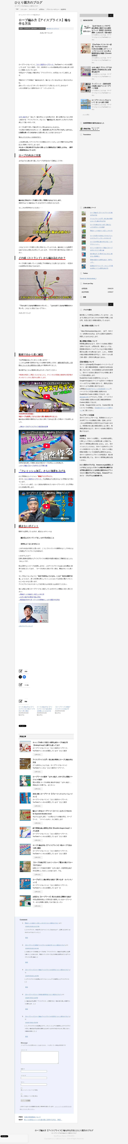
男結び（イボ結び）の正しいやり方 (101, 230)
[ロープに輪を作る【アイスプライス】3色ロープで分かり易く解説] (25, 854)
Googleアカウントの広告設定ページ (98, 389)
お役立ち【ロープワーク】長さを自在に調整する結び (52, 897)
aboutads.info (84, 397)
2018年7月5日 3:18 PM (31, 998)
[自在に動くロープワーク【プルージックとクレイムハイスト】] (25, 802)
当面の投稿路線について (32, 1117)
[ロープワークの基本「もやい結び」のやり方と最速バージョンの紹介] (25, 785)
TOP (17, 9)
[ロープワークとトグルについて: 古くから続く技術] (86, 108)
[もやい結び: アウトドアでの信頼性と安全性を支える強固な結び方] (86, 75)
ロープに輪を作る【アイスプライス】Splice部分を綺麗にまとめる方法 (44, 709)
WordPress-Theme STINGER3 (64, 1136)
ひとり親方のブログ (28, 2)
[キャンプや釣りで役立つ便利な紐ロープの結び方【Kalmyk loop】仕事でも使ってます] (25, 751)
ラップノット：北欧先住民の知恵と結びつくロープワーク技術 (101, 86)
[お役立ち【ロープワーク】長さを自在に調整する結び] (25, 905)
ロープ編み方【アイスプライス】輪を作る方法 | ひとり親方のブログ (64, 1130)
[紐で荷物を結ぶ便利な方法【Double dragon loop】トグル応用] (25, 837)
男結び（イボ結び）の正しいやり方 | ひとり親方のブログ (41, 923)
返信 (26, 937)
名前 (23, 1069)
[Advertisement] (46, 48)
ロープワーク (55, 28)
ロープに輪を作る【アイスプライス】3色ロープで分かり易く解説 (27, 709)
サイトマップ (33, 9)
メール (23, 1075)
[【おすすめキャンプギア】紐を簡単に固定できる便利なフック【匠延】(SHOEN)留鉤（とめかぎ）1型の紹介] (86, 34)
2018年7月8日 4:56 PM (31, 1022)
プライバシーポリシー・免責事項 (56, 9)
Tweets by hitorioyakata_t (88, 278)
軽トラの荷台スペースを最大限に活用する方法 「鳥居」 (43, 1120)
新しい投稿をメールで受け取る (29, 1096)
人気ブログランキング (26, 626)
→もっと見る (85, 114)
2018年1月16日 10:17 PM (32, 926)
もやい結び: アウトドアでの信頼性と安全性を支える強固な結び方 (102, 70)
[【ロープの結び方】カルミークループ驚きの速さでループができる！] (25, 871)
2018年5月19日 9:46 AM (32, 948)
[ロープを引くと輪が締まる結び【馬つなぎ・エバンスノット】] (25, 888)
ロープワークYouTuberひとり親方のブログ (64, 1133)
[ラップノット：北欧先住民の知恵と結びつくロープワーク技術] (86, 92)
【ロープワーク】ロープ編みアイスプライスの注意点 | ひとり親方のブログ (47, 969)
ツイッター (24, 9)
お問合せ (41, 9)
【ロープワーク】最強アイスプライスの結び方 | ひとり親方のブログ (45, 945)
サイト (22, 1082)
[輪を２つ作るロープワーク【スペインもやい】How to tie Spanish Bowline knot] (25, 820)
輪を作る (49, 28)
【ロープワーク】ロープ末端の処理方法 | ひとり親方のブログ (43, 994)
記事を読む (38, 754)
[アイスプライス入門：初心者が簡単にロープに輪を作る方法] (25, 768)
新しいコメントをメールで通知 (29, 1090)
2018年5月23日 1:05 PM (32, 976)
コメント (24, 1050)
